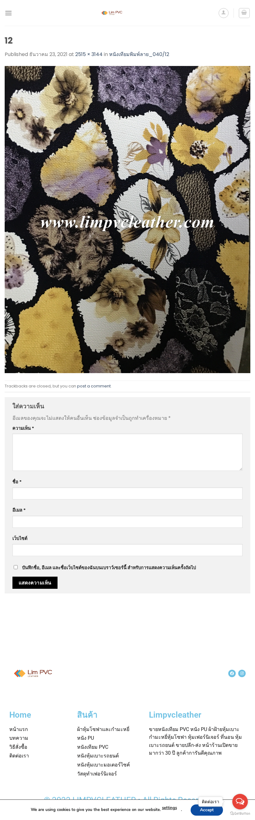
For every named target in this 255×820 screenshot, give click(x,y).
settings (169, 808)
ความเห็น (23, 428)
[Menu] (8, 13)
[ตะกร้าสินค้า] (244, 13)
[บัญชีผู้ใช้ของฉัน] (224, 13)
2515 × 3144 (89, 54)
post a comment (94, 386)
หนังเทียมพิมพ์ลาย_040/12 (139, 54)
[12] (127, 219)
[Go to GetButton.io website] (240, 814)
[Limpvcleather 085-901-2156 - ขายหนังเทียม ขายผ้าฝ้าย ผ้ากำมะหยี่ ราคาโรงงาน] (112, 13)
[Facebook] (232, 673)
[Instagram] (242, 673)
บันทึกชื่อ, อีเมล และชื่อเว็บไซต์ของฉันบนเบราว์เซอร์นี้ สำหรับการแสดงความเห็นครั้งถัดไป (109, 568)
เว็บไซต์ (19, 538)
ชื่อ (17, 482)
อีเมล (19, 510)
